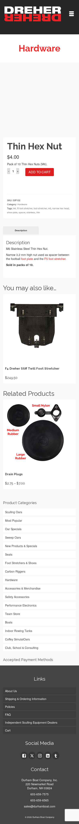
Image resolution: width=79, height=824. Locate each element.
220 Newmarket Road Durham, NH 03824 (39, 786)
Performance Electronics (20, 605)
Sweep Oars (13, 537)
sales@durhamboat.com (39, 806)
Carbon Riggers (15, 571)
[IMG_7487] (39, 101)
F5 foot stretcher (54, 259)
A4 (14, 208)
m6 (49, 208)
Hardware (22, 204)
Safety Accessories (17, 597)
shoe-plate (12, 212)
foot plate (27, 259)
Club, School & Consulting (21, 648)
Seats (8, 554)
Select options (39, 339)
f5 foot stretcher (24, 208)
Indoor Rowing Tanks (18, 631)
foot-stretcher (40, 208)
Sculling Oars (13, 512)
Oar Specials (13, 529)
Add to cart (40, 172)
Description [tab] (21, 230)
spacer (22, 212)
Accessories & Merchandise (23, 588)
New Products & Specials (21, 546)
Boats (8, 622)
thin (38, 212)
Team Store (12, 614)
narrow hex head (60, 208)
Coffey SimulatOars (17, 639)
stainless (31, 212)
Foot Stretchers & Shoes (20, 563)
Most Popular (13, 520)
